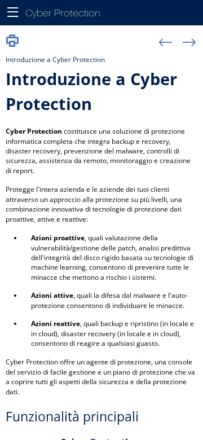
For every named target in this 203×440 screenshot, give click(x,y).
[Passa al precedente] (165, 43)
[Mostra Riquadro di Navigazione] (12, 12)
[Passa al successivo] (189, 43)
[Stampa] (12, 41)
